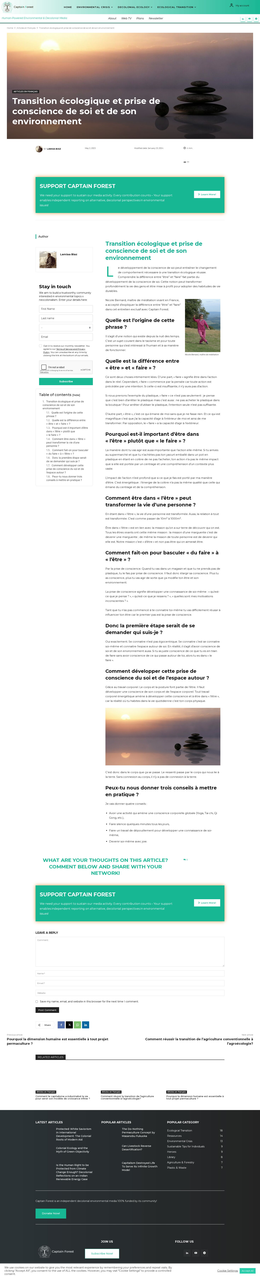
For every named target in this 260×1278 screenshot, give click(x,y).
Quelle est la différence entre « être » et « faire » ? (65, 422)
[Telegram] (256, 18)
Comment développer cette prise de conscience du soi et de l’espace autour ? (65, 469)
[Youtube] (249, 18)
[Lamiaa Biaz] (40, 148)
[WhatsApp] (77, 1024)
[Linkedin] (243, 18)
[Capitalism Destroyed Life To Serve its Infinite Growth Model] (110, 1168)
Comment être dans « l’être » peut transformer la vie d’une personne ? (65, 442)
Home (10, 28)
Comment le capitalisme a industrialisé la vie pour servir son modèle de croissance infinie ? (63, 1097)
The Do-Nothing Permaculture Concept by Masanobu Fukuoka (138, 1132)
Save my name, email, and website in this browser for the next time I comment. (89, 1001)
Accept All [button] (247, 1270)
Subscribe (66, 381)
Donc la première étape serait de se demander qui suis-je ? (66, 459)
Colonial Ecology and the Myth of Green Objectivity (72, 1149)
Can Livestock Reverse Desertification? (136, 1147)
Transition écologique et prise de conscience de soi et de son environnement (63, 405)
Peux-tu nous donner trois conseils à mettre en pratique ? (64, 478)
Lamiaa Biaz (54, 149)
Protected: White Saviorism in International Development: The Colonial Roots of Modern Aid (73, 1134)
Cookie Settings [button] (227, 1270)
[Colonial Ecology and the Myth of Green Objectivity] (44, 1153)
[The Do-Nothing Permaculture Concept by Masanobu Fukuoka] (110, 1134)
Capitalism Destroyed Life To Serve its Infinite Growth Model (139, 1166)
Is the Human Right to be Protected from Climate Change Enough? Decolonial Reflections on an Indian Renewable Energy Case (74, 1172)
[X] (69, 1024)
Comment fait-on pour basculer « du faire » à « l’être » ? (67, 452)
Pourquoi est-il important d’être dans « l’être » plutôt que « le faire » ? (67, 431)
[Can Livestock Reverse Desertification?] (110, 1151)
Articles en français (26, 28)
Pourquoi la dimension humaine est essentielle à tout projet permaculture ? (195, 1097)
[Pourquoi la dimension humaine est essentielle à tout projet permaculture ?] (195, 1079)
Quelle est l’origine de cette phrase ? (64, 414)
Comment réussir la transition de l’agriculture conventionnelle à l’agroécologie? (127, 1097)
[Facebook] (61, 1024)
